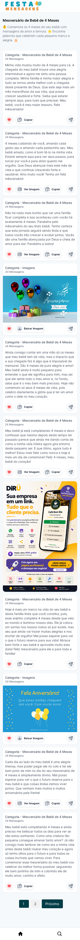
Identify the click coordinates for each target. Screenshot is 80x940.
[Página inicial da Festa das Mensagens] (24, 6)
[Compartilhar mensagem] (71, 120)
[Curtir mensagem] (9, 120)
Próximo (52, 904)
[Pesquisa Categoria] (59, 934)
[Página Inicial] (20, 934)
